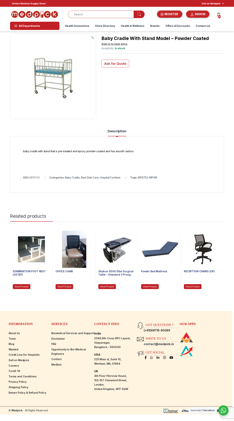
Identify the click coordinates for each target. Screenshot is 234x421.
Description (117, 131)
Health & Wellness (132, 25)
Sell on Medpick (211, 3)
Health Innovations (77, 25)
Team (12, 338)
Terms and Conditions (23, 376)
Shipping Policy (18, 387)
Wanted (13, 349)
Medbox (56, 364)
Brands (155, 25)
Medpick (17, 410)
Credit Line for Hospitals (24, 354)
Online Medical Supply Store (29, 3)
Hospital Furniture (110, 177)
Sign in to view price (114, 43)
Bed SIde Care (90, 177)
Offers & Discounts (177, 25)
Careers (14, 365)
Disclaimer (58, 338)
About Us (14, 333)
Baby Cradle (72, 177)
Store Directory (105, 25)
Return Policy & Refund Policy (27, 392)
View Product (22, 286)
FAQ (53, 343)
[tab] (117, 133)
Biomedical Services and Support (72, 333)
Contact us (203, 25)
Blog (11, 343)
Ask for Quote (115, 64)
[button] (92, 37)
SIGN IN (199, 14)
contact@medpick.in (159, 344)
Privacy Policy (18, 381)
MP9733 (143, 177)
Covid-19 (14, 370)
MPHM (153, 177)
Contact (56, 359)
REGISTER (171, 14)
